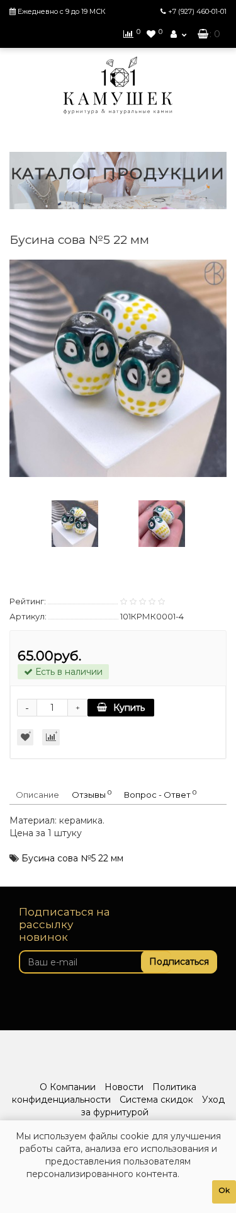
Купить (129, 707)
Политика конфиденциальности (104, 1093)
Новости (123, 1087)
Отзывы (91, 794)
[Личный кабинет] (178, 34)
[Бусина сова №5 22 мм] (118, 368)
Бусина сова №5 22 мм (72, 858)
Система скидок (156, 1099)
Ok (224, 1190)
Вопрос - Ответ (160, 794)
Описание (37, 795)
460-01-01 (197, 11)
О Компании (68, 1087)
